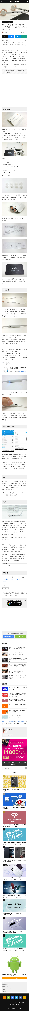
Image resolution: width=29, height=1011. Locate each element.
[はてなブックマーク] (18, 36)
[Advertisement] (14, 90)
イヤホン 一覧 (7, 565)
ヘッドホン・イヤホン (7, 22)
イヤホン (5, 585)
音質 (4, 989)
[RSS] (4, 997)
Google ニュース (9, 636)
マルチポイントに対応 (7, 988)
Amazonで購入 (14, 978)
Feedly (21, 636)
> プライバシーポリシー (14, 1004)
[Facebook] (20, 997)
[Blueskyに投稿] (11, 36)
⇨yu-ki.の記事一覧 (8, 735)
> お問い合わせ (20, 1002)
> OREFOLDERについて (10, 1002)
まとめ (4, 991)
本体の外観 (5, 986)
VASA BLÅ (17, 585)
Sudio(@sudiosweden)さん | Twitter (13, 579)
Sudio (4, 581)
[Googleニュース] (12, 997)
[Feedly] (8, 997)
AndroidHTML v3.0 (22, 371)
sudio (11, 585)
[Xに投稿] (5, 36)
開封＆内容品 (6, 984)
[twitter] (16, 997)
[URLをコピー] (24, 36)
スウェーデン (6, 588)
